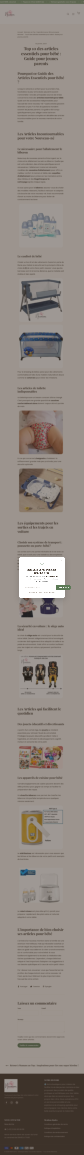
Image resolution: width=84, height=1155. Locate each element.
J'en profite (64, 587)
